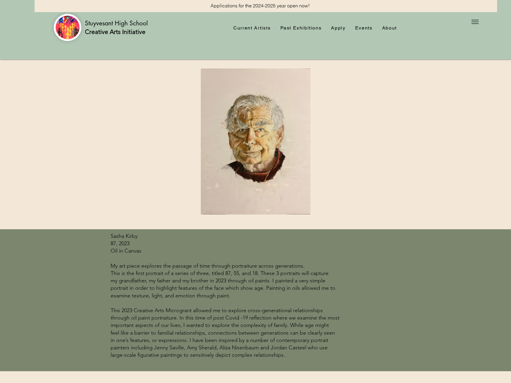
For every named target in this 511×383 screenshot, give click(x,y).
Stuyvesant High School (117, 23)
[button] (475, 22)
